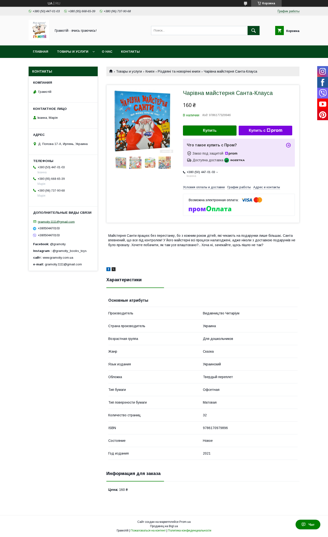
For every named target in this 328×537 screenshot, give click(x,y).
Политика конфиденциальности (189, 530)
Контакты (130, 51)
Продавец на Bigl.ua (164, 526)
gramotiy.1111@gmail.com (56, 221)
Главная (40, 51)
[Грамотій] (39, 39)
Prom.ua (185, 522)
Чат (312, 524)
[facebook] (108, 270)
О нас (107, 51)
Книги (150, 71)
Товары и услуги (72, 51)
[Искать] (254, 30)
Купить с (257, 130)
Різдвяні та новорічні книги (179, 71)
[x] (113, 270)
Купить (210, 130)
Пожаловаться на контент (148, 530)
